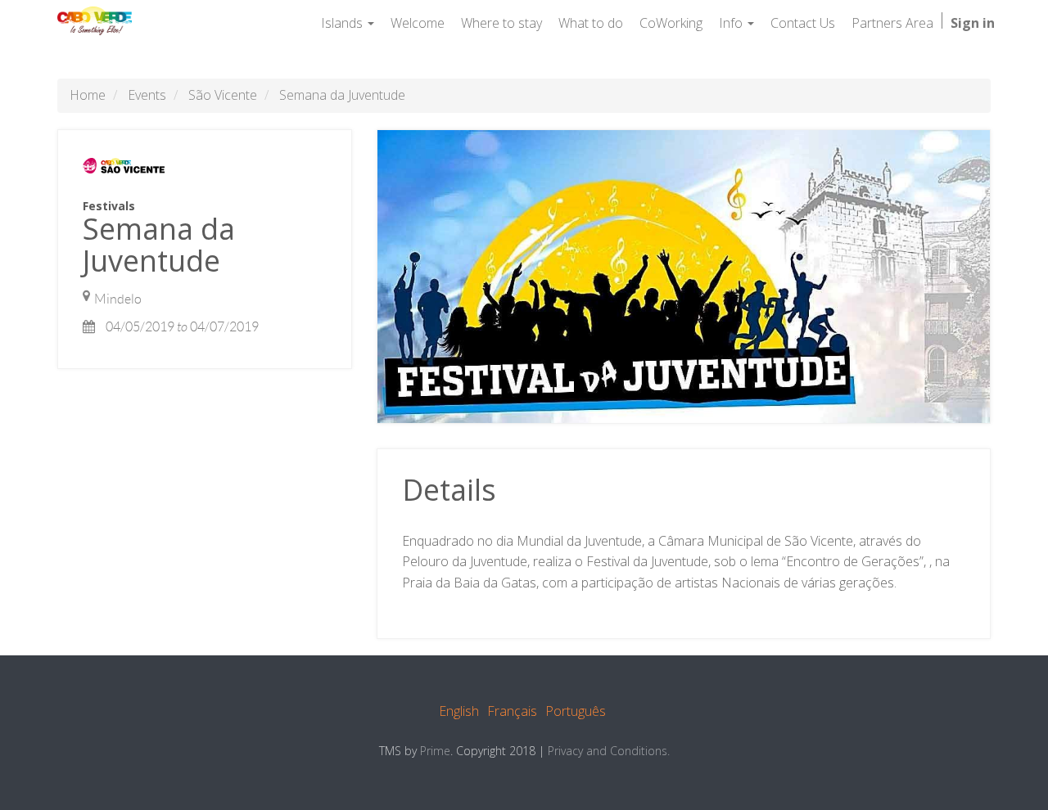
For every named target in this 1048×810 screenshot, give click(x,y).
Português (575, 711)
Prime (435, 750)
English (459, 711)
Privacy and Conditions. (609, 750)
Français (512, 711)
